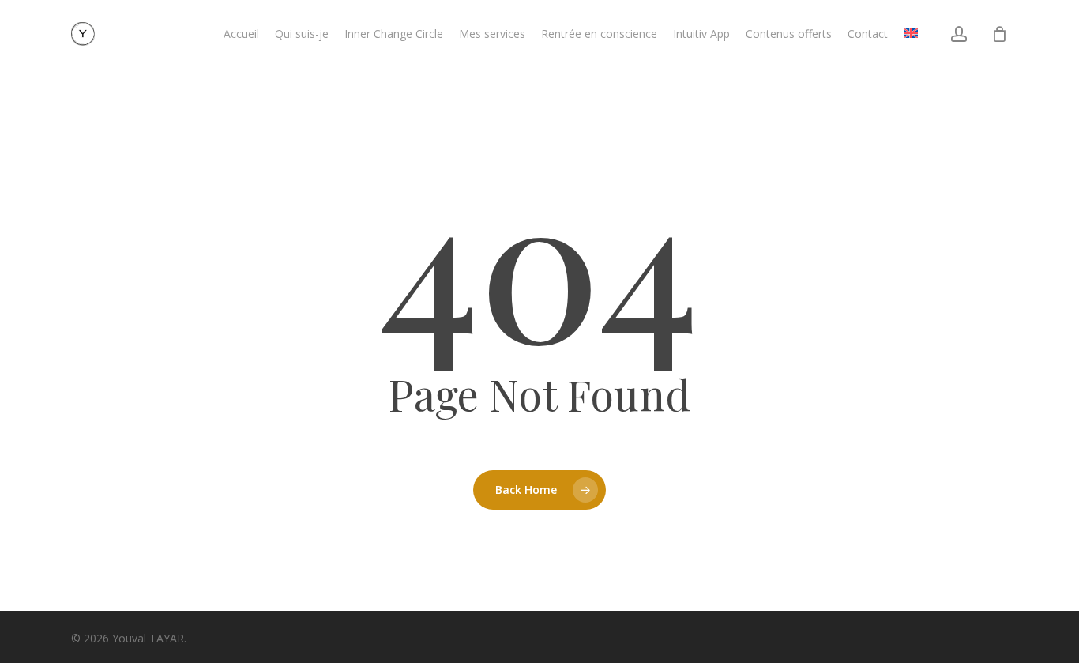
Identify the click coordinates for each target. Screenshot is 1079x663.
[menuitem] (911, 34)
